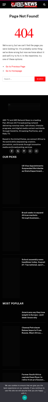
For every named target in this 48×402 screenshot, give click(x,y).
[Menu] (4, 4)
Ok (25, 398)
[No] (45, 392)
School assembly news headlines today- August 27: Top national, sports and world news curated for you (33, 264)
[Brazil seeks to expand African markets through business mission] (11, 231)
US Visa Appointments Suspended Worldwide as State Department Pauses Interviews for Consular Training (32, 171)
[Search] (44, 4)
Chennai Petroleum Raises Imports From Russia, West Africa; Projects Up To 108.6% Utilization (33, 332)
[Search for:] (19, 79)
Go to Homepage (14, 71)
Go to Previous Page (15, 66)
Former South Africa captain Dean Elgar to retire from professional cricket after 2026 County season (33, 379)
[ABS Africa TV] (24, 4)
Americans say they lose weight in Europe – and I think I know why (33, 315)
